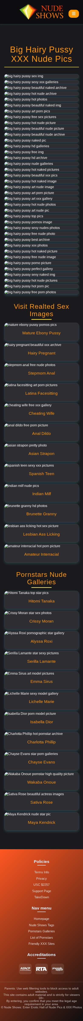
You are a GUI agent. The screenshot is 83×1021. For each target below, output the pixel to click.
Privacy (41, 878)
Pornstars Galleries (41, 931)
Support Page (41, 891)
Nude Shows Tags (41, 925)
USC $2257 (41, 884)
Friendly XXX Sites (42, 943)
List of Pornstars (41, 937)
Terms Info (41, 872)
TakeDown (41, 897)
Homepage (41, 918)
